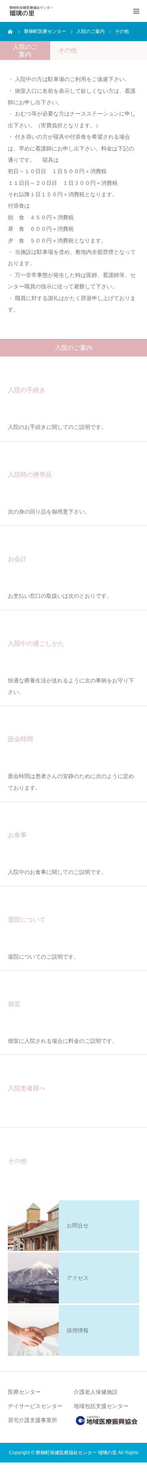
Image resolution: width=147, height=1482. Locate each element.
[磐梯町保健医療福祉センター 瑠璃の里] (31, 11)
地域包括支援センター (101, 1406)
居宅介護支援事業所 (32, 1420)
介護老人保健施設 (96, 1392)
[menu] (136, 11)
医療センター (24, 1392)
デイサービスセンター (35, 1406)
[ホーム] (10, 31)
